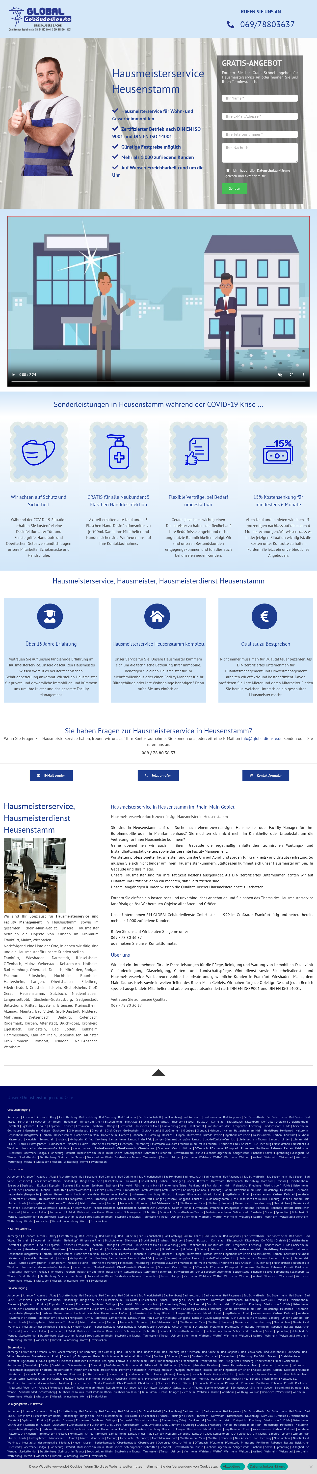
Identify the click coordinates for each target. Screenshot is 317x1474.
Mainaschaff (57, 1144)
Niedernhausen (82, 1148)
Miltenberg (142, 1144)
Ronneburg (56, 1153)
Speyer (269, 1153)
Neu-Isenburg (262, 1144)
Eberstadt (13, 1126)
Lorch (22, 1144)
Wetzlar (28, 1161)
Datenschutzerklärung (273, 170)
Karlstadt (289, 1135)
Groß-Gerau (114, 1130)
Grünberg (188, 1130)
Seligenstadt (241, 1153)
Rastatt (288, 1148)
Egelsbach (28, 1126)
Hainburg (215, 1130)
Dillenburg (252, 1121)
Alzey (53, 1117)
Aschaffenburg (68, 1117)
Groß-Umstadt (150, 1130)
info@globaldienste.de (262, 738)
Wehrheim (230, 1157)
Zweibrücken (99, 1161)
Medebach (126, 1144)
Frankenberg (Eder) (174, 1126)
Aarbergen (13, 1117)
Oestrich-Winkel (182, 1148)
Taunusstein (150, 1157)
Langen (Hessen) (165, 1139)
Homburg (154, 1135)
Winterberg (71, 1161)
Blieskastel (131, 1121)
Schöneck (166, 1153)
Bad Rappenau (232, 1117)
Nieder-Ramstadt (104, 1148)
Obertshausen (147, 1148)
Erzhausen (82, 1126)
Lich (234, 1139)
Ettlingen (111, 1126)
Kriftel (89, 1139)
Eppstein (54, 1126)
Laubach (197, 1139)
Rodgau (42, 1153)
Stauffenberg (48, 1157)
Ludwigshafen (38, 1144)
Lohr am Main (301, 1139)
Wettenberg (14, 1161)
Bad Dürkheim (127, 1117)
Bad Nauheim (212, 1117)
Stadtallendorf (28, 1157)
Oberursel (164, 1148)
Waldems (205, 1157)
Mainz (84, 1144)
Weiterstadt (286, 1157)
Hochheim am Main (86, 1135)
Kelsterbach (16, 1139)
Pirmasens (247, 1148)
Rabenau (276, 1148)
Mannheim (97, 1144)
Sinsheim (257, 1153)
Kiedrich (31, 1139)
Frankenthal (196, 1126)
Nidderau (64, 1148)
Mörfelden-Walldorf (164, 1144)
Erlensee (67, 1126)
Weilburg (244, 1157)
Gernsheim (32, 1130)
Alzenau (42, 1117)
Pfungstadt (232, 1148)
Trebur (164, 1157)
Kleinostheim (46, 1139)
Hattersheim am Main (248, 1130)
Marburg (112, 1144)
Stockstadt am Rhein (100, 1157)
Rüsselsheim (114, 1153)
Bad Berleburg (88, 1117)
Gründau (202, 1130)
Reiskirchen (302, 1148)
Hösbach (167, 1135)
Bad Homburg (172, 1117)
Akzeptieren (232, 1466)
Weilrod (257, 1157)
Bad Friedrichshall (149, 1117)
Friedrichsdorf (272, 1126)
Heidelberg (271, 1130)
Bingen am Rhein (91, 1121)
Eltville (41, 1126)
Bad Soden (295, 1117)
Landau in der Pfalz (140, 1139)
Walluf (217, 1157)
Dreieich (281, 1121)
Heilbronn (301, 1130)
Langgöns (184, 1139)
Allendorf (29, 1117)
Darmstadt (217, 1121)
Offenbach (201, 1148)
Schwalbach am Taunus (188, 1153)
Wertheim (302, 1157)
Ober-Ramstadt (126, 1148)
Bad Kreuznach (192, 1117)
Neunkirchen (282, 1144)
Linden (286, 1139)
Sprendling (282, 1153)
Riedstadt (15, 1153)
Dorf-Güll (267, 1121)
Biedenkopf (70, 1121)
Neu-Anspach (243, 1144)
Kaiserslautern (262, 1135)
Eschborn (97, 1126)
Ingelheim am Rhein (237, 1135)
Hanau (227, 1130)
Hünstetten (194, 1135)
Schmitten (150, 1153)
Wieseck (57, 1161)
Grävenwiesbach (79, 1130)
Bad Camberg (107, 1117)
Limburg (274, 1139)
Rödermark (29, 1153)
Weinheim (270, 1157)
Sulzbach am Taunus (128, 1157)
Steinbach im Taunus (71, 1157)
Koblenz (62, 1139)
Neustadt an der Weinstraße (39, 1148)
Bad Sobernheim (276, 1117)
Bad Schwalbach (253, 1117)
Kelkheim (304, 1135)
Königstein (76, 1139)
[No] (310, 1466)
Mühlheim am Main (192, 1144)
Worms (84, 1161)
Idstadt (207, 1135)
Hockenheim (109, 1135)
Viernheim (190, 1157)
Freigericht (240, 1126)
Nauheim (226, 1144)
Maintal (72, 1144)
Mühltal (213, 1144)
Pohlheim (262, 1148)
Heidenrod (286, 1130)
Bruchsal (163, 1121)
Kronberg (101, 1139)
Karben (277, 1135)
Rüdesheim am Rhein (90, 1153)
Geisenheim (300, 1126)
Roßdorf (70, 1153)
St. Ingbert (297, 1153)
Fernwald (126, 1126)
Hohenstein (139, 1135)
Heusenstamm (63, 1135)
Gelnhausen (15, 1130)
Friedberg (255, 1126)
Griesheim (98, 1130)
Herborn (47, 1135)
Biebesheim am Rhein (47, 1121)
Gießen (45, 1130)
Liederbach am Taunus (253, 1139)
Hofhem (124, 1135)
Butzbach (203, 1121)
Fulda (286, 1126)
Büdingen (177, 1121)
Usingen (176, 1157)
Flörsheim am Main (146, 1126)
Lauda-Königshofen (217, 1139)
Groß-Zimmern (171, 1130)
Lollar (12, 1144)
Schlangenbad (133, 1153)
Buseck (190, 1121)
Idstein (218, 1135)
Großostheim (131, 1130)
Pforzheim (216, 1148)
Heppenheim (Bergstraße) (23, 1135)
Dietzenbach (235, 1121)
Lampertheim (117, 1139)
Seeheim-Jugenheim (218, 1153)
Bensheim (24, 1121)
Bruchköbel (148, 1121)
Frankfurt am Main (219, 1126)
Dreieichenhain (298, 1121)
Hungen (180, 1135)
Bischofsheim (113, 1121)
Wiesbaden (42, 1161)
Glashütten (59, 1130)
